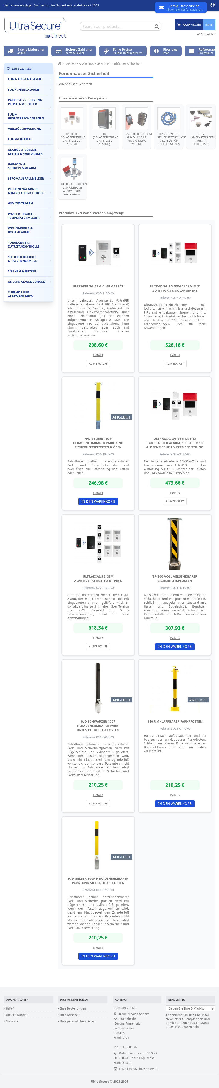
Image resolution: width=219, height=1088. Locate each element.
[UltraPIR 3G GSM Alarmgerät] (98, 253)
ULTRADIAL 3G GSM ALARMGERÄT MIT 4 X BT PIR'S (98, 578)
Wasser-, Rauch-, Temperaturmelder (24, 216)
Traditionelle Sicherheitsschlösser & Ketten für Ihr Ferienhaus (173, 139)
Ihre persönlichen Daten (77, 1021)
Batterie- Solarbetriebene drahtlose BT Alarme (73, 139)
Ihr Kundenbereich (74, 999)
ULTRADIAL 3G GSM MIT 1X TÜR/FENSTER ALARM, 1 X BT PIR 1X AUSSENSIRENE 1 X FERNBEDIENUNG (174, 442)
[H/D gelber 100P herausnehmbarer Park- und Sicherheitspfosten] (98, 845)
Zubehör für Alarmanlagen (20, 294)
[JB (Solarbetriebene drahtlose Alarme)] (104, 118)
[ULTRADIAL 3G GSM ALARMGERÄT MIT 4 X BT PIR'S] (98, 543)
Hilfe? (10, 1008)
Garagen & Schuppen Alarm (22, 166)
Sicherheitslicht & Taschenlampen (22, 259)
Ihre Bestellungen (73, 1008)
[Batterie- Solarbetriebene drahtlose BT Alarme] (72, 118)
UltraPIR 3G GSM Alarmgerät (98, 286)
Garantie (12, 1021)
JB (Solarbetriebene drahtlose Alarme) (105, 139)
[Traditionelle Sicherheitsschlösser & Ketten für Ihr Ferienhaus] (168, 118)
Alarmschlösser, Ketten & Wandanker (25, 152)
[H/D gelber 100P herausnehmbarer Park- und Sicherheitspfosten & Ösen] (98, 405)
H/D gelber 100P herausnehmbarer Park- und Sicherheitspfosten (98, 880)
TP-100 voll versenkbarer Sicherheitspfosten (174, 578)
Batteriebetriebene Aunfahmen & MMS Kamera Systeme (139, 139)
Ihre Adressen (70, 1015)
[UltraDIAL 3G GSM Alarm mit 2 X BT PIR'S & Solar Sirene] (175, 253)
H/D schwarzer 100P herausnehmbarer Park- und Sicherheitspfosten (98, 725)
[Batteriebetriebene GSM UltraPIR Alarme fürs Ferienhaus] (72, 169)
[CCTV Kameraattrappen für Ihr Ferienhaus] (201, 118)
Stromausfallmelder (26, 178)
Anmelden (207, 34)
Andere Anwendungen (26, 282)
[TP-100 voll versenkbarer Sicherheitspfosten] (175, 543)
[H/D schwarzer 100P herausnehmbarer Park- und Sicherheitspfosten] (98, 688)
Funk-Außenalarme (25, 79)
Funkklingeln (19, 139)
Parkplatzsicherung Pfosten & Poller (25, 102)
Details (98, 355)
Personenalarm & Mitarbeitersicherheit (26, 191)
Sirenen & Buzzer (22, 271)
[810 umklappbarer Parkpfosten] (175, 688)
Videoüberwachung (24, 129)
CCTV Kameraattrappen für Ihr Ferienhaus (203, 139)
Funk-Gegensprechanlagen (26, 116)
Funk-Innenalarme (24, 89)
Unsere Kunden (17, 1015)
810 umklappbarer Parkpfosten (175, 721)
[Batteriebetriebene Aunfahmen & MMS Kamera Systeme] (136, 118)
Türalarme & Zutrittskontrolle (24, 244)
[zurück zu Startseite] (59, 63)
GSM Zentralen (20, 203)
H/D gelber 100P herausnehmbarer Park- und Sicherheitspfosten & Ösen (98, 442)
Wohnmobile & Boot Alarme (20, 230)
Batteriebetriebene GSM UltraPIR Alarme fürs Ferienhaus (74, 189)
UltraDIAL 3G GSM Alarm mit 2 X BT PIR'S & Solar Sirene (175, 288)
